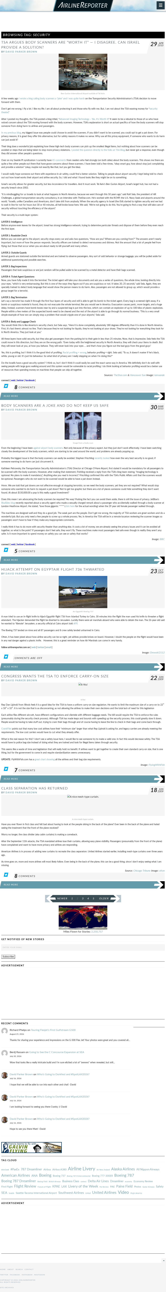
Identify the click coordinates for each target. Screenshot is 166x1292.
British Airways (55, 1181)
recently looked (102, 458)
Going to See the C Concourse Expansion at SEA (56, 1052)
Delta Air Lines (98, 1181)
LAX (64, 1186)
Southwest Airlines (71, 1192)
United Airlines (104, 1192)
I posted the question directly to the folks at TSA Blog (98, 150)
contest (83, 1181)
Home (3, 1269)
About (10, 1269)
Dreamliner (117, 1181)
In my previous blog (11, 133)
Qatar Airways (148, 1187)
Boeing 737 (59, 1176)
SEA (4, 1192)
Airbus (47, 1169)
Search (19, 1269)
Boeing (45, 1175)
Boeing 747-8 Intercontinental (78, 1176)
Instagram (27, 1275)
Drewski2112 (157, 652)
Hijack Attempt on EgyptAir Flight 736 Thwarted (52, 569)
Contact (29, 1269)
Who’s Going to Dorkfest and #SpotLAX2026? (63, 1074)
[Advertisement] (83, 23)
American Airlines (15, 1175)
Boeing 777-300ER (102, 1176)
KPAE (56, 1186)
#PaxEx (15, 1169)
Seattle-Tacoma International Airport (36, 1193)
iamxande (159, 375)
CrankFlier (6, 729)
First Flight (7, 1187)
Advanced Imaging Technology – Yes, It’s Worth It (83, 119)
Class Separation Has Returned (34, 788)
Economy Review (143, 1181)
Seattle (11, 1193)
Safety (160, 1186)
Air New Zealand (103, 1170)
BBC (162, 539)
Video (123, 1192)
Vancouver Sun (138, 375)
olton (162, 870)
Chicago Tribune (142, 870)
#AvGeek (5, 1170)
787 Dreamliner (31, 1169)
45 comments (59, 160)
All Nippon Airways (147, 1169)
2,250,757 (97, 931)
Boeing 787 (124, 1175)
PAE (112, 1186)
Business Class (70, 1181)
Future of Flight (44, 1187)
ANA (34, 1175)
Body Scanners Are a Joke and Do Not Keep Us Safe (55, 405)
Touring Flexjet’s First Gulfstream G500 (53, 1030)
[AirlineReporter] (83, 6)
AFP (75, 623)
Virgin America (136, 1193)
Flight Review (25, 1186)
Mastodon (39, 1275)
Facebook (15, 1275)
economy (128, 1181)
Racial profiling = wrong (74, 352)
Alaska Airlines (123, 1169)
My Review (104, 1187)
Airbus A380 (59, 1169)
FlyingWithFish (157, 765)
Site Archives (7, 1287)
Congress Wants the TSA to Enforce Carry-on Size (55, 676)
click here (70, 506)
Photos (137, 1187)
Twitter (4, 1275)
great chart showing (45, 759)
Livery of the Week (83, 1186)
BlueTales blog (8, 503)
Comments (24, 387)
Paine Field (124, 1186)
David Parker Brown (21, 52)
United (88, 1193)
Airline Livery (81, 1168)
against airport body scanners (48, 448)
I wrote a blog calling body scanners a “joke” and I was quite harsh (52, 98)
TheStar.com (120, 375)
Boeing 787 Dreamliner (18, 1181)
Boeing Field (42, 1181)
